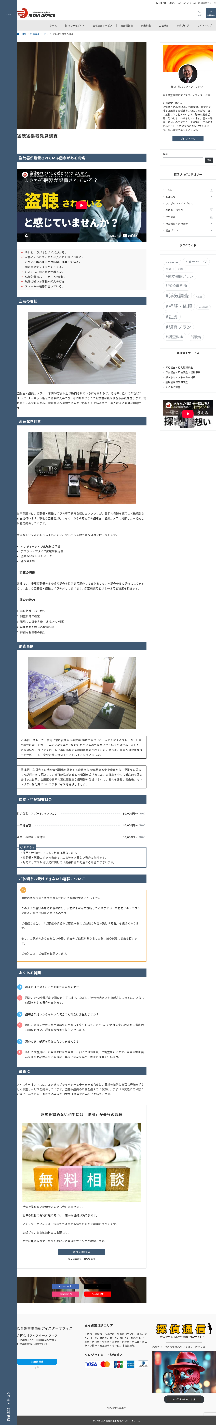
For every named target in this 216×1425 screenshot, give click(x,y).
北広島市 (136, 1337)
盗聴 (199, 296)
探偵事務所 (177, 285)
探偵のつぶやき (189, 210)
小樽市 (93, 1345)
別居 (169, 269)
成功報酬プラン (180, 276)
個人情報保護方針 (116, 1407)
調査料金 (175, 336)
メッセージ (197, 261)
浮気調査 (189, 217)
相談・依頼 (180, 306)
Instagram (64, 1294)
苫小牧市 (110, 1334)
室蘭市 (115, 1341)
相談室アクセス (208, 3)
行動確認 (204, 307)
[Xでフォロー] (97, 1286)
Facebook (64, 1286)
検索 (165, 154)
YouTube (96, 1294)
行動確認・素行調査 (189, 223)
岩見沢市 (105, 1345)
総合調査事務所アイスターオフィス (123, 1420)
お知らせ (189, 196)
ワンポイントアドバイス (189, 203)
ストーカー (172, 262)
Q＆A (189, 190)
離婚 (197, 336)
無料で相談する (81, 1251)
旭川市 (96, 1341)
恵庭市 (98, 1334)
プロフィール (188, 138)
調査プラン (189, 230)
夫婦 (181, 269)
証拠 (173, 316)
